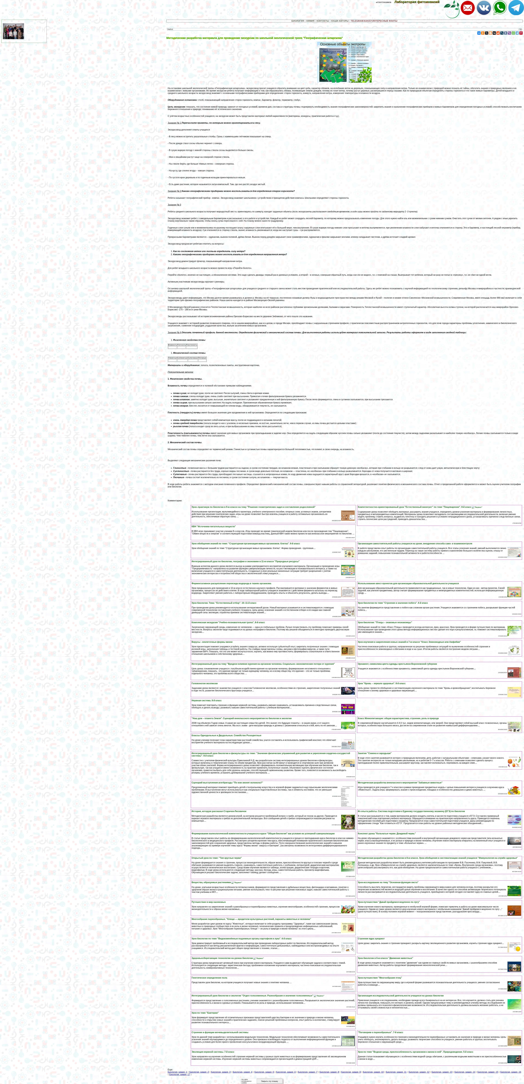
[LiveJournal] (502, 33)
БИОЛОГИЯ (297, 21)
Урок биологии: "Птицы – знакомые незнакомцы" (385, 622)
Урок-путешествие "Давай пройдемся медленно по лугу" (389, 902)
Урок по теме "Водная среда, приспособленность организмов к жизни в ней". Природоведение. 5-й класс (415, 1052)
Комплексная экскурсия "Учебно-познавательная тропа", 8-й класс (228, 622)
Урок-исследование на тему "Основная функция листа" (388, 882)
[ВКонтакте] (479, 33)
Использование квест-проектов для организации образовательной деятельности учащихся (408, 583)
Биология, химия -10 (373, 1072)
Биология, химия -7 (307, 1072)
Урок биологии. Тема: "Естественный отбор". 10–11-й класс (224, 603)
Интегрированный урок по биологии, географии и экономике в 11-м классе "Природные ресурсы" (246, 561)
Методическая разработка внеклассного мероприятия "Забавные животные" (400, 782)
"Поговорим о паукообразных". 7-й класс (380, 1032)
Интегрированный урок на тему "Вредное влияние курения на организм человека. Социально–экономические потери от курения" (263, 664)
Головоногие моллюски (205, 683)
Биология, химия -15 (487, 1072)
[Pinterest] (521, 33)
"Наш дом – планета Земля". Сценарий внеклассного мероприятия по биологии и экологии (242, 718)
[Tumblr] (505, 33)
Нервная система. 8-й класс (207, 700)
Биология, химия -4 (242, 1072)
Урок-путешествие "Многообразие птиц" (380, 978)
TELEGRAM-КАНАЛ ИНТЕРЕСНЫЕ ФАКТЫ (374, 21)
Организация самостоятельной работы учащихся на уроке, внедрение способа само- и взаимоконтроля (415, 543)
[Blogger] (490, 33)
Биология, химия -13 (442, 1072)
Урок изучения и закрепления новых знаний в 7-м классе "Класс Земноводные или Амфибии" (409, 642)
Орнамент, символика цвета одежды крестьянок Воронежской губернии (397, 664)
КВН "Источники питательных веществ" (214, 526)
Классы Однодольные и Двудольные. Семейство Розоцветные (226, 735)
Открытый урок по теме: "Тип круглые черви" (217, 858)
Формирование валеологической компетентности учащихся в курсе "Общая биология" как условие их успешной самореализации (263, 833)
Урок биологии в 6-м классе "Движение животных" (385, 958)
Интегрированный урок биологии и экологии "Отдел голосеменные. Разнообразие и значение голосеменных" (253, 995)
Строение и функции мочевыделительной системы (220, 1032)
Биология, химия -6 (286, 1072)
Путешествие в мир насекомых (209, 902)
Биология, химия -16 (510, 1072)
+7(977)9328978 (383, 2)
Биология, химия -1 (177, 1072)
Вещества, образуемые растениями (211, 882)
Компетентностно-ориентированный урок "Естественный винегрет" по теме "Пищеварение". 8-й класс (415, 507)
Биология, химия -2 (199, 1072)
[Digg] (494, 33)
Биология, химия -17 (179, 1074)
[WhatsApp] (513, 33)
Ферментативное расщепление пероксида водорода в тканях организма (231, 583)
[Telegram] (517, 33)
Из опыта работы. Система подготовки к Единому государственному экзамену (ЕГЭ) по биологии (411, 811)
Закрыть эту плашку (269, 1081)
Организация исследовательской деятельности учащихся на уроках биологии (401, 995)
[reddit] (498, 33)
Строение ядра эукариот (371, 938)
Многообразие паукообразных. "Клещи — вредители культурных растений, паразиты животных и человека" (251, 919)
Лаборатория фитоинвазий (419, 2)
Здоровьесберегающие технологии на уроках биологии (222, 958)
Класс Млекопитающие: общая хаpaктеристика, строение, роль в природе (398, 718)
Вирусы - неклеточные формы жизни (212, 642)
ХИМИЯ (310, 21)
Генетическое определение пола (209, 978)
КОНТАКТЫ (323, 21)
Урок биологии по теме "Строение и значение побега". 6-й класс (393, 603)
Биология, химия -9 (351, 1072)
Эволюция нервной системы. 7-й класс (213, 1052)
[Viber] (509, 33)
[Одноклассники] (482, 33)
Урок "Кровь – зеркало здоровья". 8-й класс (382, 683)
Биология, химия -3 (221, 1072)
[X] (486, 33)
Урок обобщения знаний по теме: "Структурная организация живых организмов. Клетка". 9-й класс (246, 543)
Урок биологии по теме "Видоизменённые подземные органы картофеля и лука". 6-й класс (242, 938)
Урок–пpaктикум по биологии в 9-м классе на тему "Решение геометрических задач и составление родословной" (254, 507)
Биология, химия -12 (419, 1072)
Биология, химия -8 (329, 1072)
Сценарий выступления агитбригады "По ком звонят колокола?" (227, 782)
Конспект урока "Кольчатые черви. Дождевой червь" (387, 833)
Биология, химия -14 (465, 1072)
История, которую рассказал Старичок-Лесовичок (219, 811)
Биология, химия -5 (264, 1072)
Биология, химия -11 (396, 1072)
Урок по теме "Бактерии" (205, 1013)
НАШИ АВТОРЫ (340, 21)
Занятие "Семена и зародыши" (375, 753)
